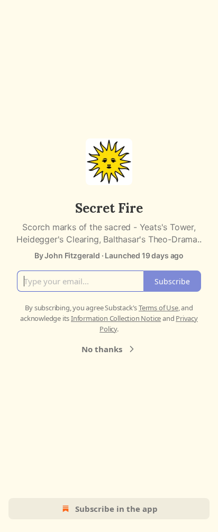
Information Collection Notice (116, 318)
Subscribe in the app (116, 508)
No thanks (101, 349)
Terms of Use (158, 307)
